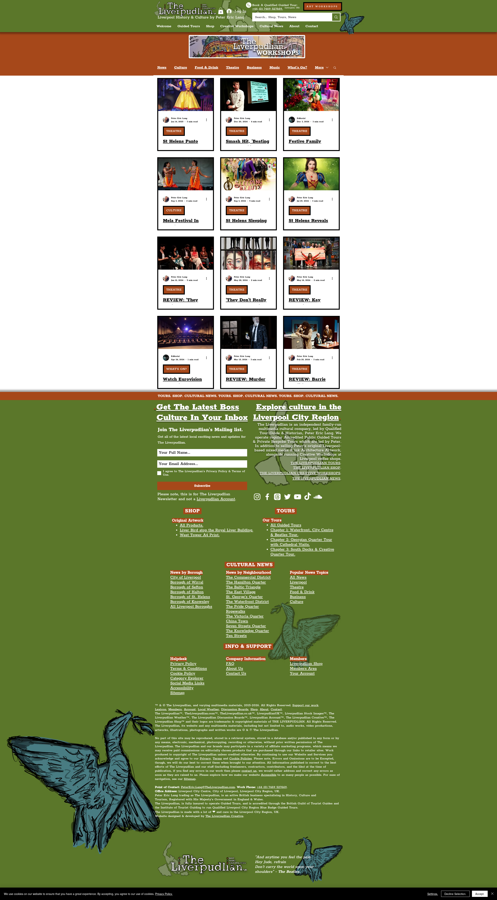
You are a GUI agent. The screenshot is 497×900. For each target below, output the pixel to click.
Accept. (479, 894)
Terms (217, 759)
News (161, 67)
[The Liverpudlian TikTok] (307, 496)
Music (274, 67)
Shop (254, 709)
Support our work (305, 705)
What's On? (297, 67)
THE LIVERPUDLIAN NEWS (316, 478)
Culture (180, 67)
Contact (276, 709)
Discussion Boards (234, 709)
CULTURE (174, 210)
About (264, 709)
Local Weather (208, 709)
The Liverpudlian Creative (224, 816)
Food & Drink (206, 67)
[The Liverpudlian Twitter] (287, 496)
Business (254, 67)
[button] (220, 11)
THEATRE (174, 131)
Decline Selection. (455, 894)
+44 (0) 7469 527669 (272, 787)
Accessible (268, 775)
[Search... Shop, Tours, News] (336, 17)
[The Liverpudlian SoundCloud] (317, 496)
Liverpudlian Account (216, 499)
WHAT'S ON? (176, 369)
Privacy (205, 759)
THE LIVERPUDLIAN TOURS (315, 463)
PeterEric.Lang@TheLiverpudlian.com (208, 787)
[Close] (492, 894)
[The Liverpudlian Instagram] (257, 496)
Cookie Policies (240, 759)
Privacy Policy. (164, 894)
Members (175, 709)
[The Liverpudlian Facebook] (267, 496)
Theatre (232, 67)
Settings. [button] (432, 894)
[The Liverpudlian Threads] (277, 496)
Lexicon (160, 709)
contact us (249, 771)
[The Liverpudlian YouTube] (297, 496)
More (319, 67)
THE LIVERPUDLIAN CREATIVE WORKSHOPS (300, 473)
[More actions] (207, 119)
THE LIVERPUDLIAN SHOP (316, 468)
